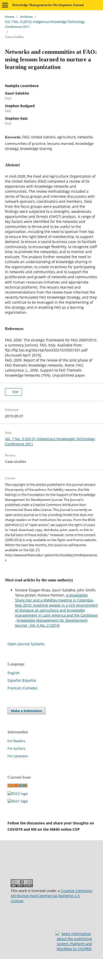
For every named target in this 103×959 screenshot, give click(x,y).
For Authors (16, 748)
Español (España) (22, 680)
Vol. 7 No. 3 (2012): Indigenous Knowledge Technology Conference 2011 (45, 24)
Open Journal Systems (26, 644)
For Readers (16, 741)
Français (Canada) (22, 688)
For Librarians (18, 756)
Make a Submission (26, 710)
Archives (26, 16)
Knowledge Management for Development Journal (48, 5)
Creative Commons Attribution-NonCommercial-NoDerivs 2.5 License (51, 895)
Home (9, 16)
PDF (15, 392)
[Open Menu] (5, 5)
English (14, 672)
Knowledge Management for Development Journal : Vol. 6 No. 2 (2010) (51, 623)
